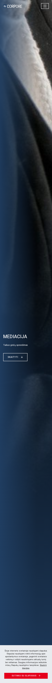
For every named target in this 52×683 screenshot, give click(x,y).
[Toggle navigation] (45, 6)
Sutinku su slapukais (24, 676)
